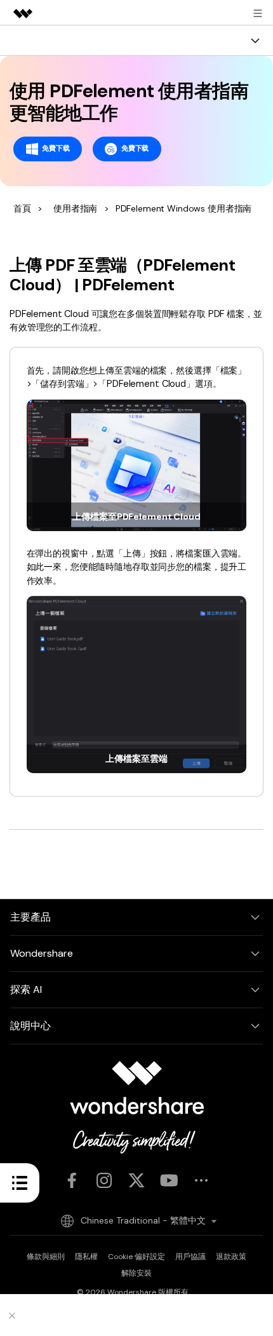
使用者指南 (75, 208)
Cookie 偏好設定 (136, 1257)
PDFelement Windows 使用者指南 (184, 208)
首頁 (22, 208)
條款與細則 (46, 1257)
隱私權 (86, 1257)
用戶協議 (190, 1257)
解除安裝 (136, 1273)
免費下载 (55, 148)
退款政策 (231, 1257)
